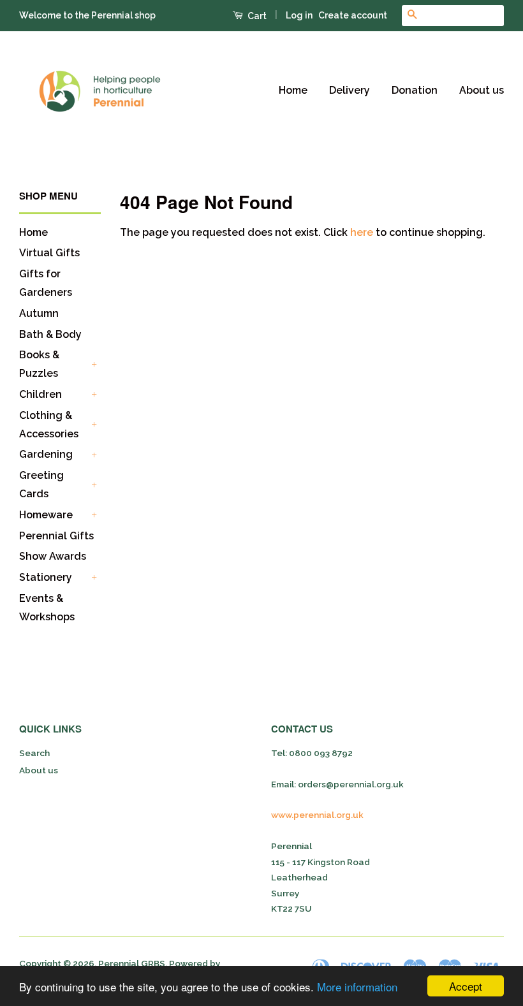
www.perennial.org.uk (317, 815)
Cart (256, 16)
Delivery (349, 90)
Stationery (45, 577)
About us (481, 90)
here (361, 232)
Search (34, 753)
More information (357, 987)
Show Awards (52, 556)
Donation (415, 90)
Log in (299, 15)
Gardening (46, 454)
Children (40, 394)
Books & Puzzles (39, 364)
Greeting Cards (41, 484)
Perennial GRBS (131, 963)
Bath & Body (50, 334)
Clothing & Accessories (48, 424)
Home (293, 90)
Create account (352, 15)
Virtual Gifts (49, 253)
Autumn (39, 313)
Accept (465, 986)
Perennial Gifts (56, 536)
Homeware (46, 515)
